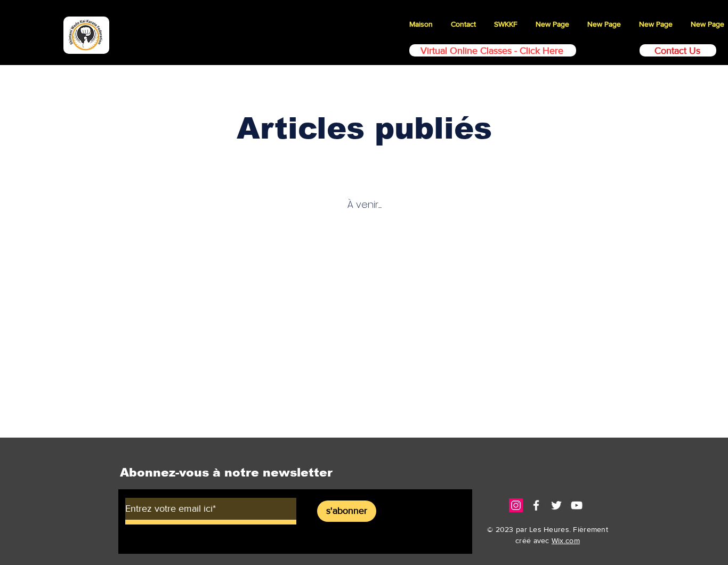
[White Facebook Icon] (536, 505)
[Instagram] (516, 505)
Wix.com (566, 540)
